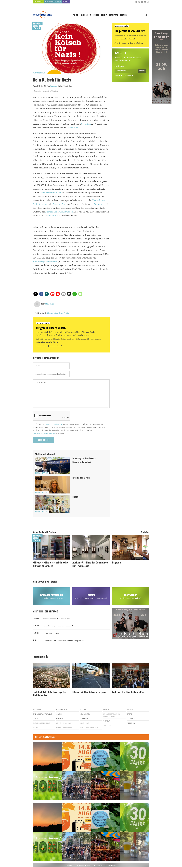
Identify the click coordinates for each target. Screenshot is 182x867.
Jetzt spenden (42, 447)
